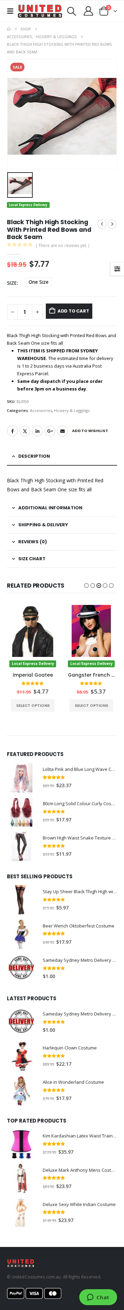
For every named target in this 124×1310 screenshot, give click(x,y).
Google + (49, 431)
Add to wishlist (90, 430)
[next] (112, 224)
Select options (33, 705)
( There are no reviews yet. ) (62, 245)
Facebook (12, 431)
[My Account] (88, 11)
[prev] (102, 224)
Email (62, 431)
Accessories (41, 410)
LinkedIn (37, 431)
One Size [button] (39, 282)
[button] (12, 11)
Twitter (24, 431)
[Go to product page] (21, 777)
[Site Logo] (40, 11)
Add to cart (73, 311)
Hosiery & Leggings (72, 410)
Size (12, 283)
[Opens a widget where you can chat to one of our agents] (98, 1298)
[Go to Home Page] (9, 29)
